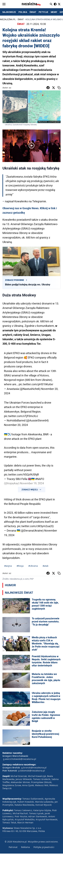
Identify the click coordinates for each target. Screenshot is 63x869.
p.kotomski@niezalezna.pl (31, 770)
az (10, 87)
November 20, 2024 (16, 424)
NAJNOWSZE (9, 12)
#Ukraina (33, 565)
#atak (45, 565)
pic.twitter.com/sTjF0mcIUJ (21, 416)
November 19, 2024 (32, 483)
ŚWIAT (33, 12)
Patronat (13, 847)
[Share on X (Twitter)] (53, 87)
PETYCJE (43, 12)
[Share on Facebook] (48, 87)
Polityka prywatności (43, 847)
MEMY (54, 12)
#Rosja (20, 565)
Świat (21, 19)
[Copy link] (59, 87)
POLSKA (23, 12)
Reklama (25, 847)
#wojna (8, 565)
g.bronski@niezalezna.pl (33, 767)
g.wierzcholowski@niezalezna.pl (19, 759)
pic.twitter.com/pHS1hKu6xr (36, 384)
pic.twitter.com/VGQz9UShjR (21, 474)
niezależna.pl (8, 19)
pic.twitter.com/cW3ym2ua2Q (35, 526)
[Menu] (4, 4)
